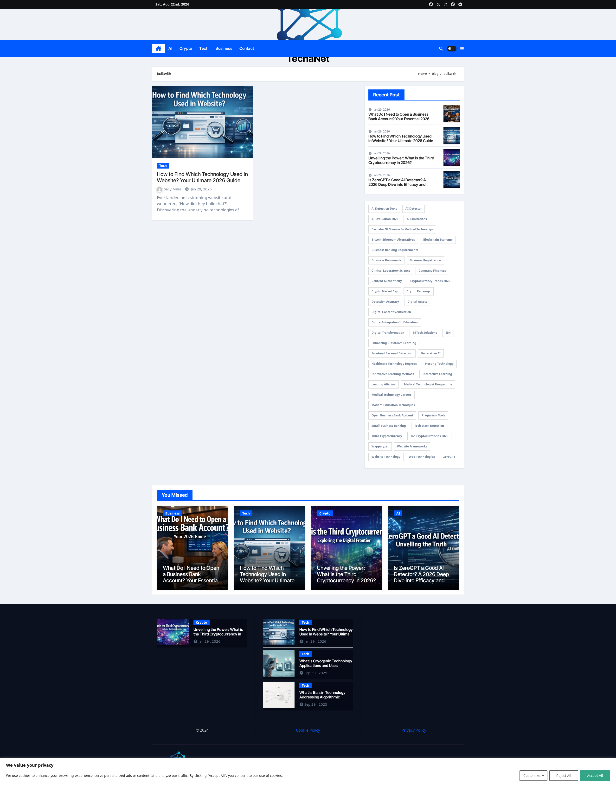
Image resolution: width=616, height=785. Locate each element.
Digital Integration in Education (395, 322)
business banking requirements (395, 250)
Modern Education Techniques (393, 405)
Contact (246, 48)
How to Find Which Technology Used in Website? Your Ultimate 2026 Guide (202, 177)
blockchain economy (438, 240)
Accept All (595, 775)
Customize (531, 775)
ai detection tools (384, 209)
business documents (386, 260)
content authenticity (387, 281)
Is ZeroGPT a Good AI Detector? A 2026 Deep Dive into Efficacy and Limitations (397, 184)
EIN (448, 333)
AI (170, 48)
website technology (386, 457)
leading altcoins (384, 384)
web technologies (422, 457)
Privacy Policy (414, 730)
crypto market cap (385, 291)
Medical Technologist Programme (428, 384)
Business (224, 48)
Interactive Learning (437, 374)
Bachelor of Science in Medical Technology (402, 229)
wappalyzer (380, 446)
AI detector (413, 209)
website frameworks (412, 446)
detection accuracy (385, 302)
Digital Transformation (388, 333)
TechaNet (308, 58)
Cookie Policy (308, 730)
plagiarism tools (433, 415)
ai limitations (417, 219)
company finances (432, 271)
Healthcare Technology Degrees (394, 364)
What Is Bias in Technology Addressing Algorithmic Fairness (322, 697)
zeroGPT (449, 457)
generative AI (431, 353)
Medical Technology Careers (391, 395)
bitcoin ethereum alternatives (393, 240)
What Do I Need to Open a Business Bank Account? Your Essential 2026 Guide (399, 119)
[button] (462, 48)
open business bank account (392, 415)
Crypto (186, 48)
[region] (308, 771)
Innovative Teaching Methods (393, 374)
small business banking (389, 426)
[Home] (158, 48)
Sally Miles (173, 189)
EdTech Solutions (425, 333)
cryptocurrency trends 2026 (430, 281)
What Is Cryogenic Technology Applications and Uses (325, 663)
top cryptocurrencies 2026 (429, 436)
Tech (203, 48)
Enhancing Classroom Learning (394, 343)
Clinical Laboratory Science (391, 271)
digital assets (417, 302)
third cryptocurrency (387, 436)
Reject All (563, 775)
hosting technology (439, 364)
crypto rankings (418, 291)
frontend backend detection (392, 353)
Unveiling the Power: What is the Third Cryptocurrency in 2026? (401, 160)
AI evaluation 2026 (385, 219)
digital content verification (391, 312)
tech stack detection (429, 426)
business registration (425, 260)
